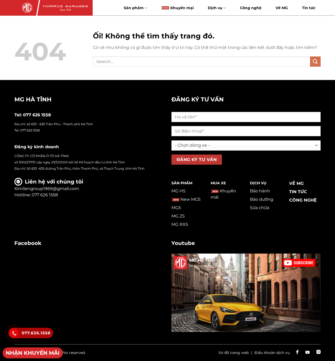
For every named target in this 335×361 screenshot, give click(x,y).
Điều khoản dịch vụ (272, 352)
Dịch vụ (215, 7)
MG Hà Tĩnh (202, 260)
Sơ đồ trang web (234, 352)
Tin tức (308, 7)
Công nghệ (250, 7)
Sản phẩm (134, 7)
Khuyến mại (182, 7)
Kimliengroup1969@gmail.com (46, 188)
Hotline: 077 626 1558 (36, 194)
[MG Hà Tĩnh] (26, 8)
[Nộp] (315, 61)
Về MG (282, 7)
